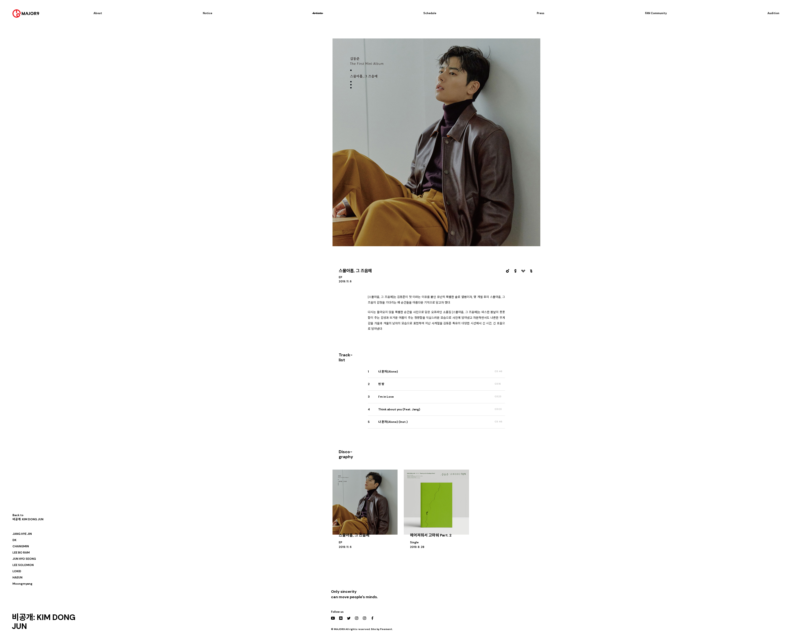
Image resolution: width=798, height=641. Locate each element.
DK (14, 540)
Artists (318, 13)
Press (540, 13)
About (98, 13)
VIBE (523, 271)
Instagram (357, 618)
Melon (507, 271)
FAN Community (656, 13)
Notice (207, 13)
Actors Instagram (364, 618)
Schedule (429, 13)
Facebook (372, 618)
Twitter (349, 618)
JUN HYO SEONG (24, 559)
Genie (515, 271)
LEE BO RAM (21, 552)
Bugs (531, 271)
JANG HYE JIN (22, 534)
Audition (773, 13)
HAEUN (17, 577)
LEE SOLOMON (23, 565)
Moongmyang (22, 584)
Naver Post (341, 618)
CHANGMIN (20, 546)
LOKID (16, 571)
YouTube (333, 618)
